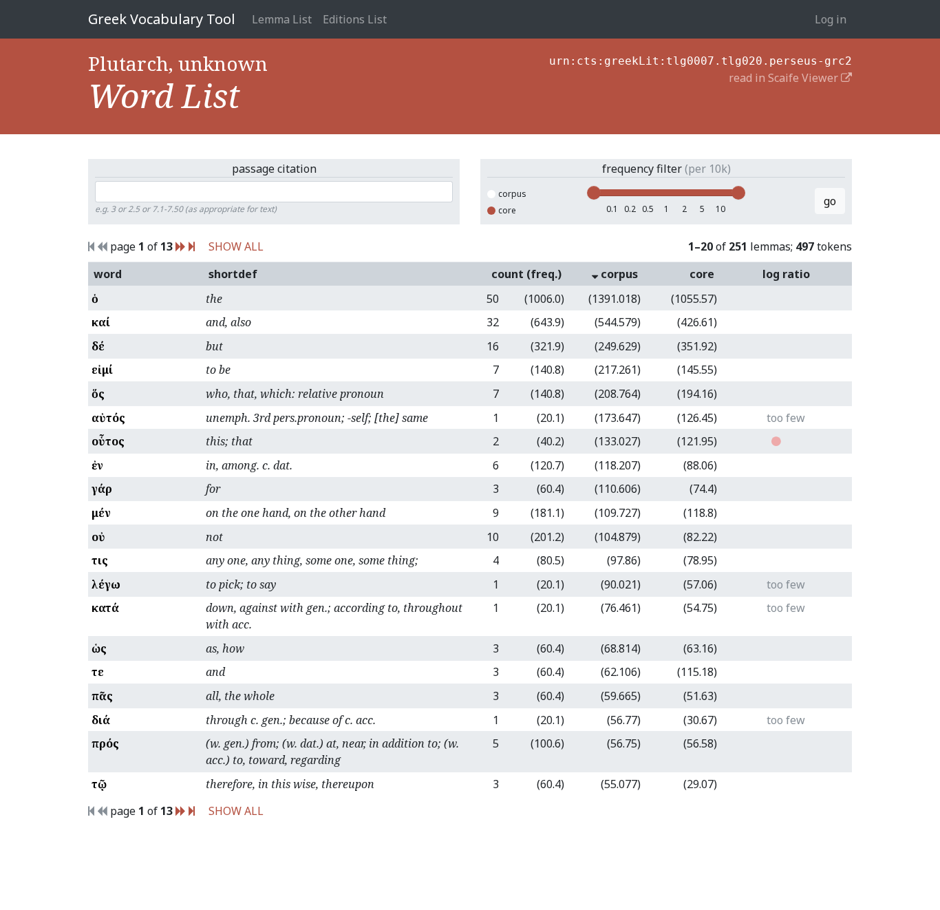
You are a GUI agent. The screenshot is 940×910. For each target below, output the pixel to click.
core (507, 210)
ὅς (98, 393)
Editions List (355, 19)
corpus (512, 194)
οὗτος (108, 441)
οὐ (98, 536)
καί (101, 322)
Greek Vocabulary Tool (161, 19)
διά (101, 720)
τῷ (99, 784)
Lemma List (282, 19)
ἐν (97, 465)
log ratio (786, 274)
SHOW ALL (236, 246)
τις (100, 560)
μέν (101, 512)
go (830, 201)
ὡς (99, 648)
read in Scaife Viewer (785, 77)
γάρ (102, 488)
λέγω (106, 584)
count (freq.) (526, 274)
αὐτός (108, 417)
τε (98, 671)
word (108, 274)
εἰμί (102, 369)
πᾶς (102, 695)
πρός (105, 743)
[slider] (594, 193)
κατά (105, 607)
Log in (830, 19)
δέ (98, 346)
